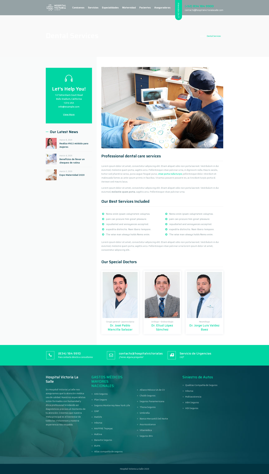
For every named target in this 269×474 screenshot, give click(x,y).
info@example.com (68, 106)
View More (69, 114)
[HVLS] (56, 7)
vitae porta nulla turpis (170, 173)
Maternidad (129, 8)
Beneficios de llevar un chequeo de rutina (72, 161)
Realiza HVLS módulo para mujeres (73, 145)
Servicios (93, 8)
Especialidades (110, 8)
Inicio (202, 36)
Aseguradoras (162, 8)
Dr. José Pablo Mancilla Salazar (120, 327)
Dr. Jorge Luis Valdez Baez (204, 327)
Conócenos (78, 8)
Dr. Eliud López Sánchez (162, 327)
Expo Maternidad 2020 (72, 175)
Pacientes (145, 8)
